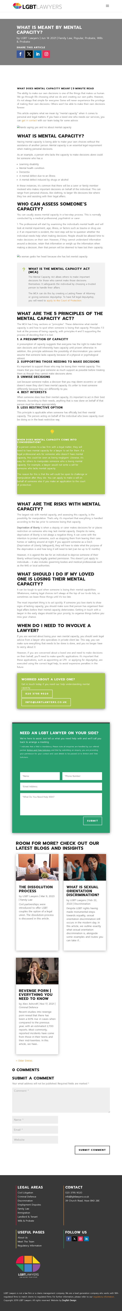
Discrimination (82, 904)
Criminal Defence (28, 1007)
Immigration (24, 1212)
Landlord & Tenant (27, 1216)
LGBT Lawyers (30, 38)
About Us (23, 1237)
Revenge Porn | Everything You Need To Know (36, 994)
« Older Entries (24, 1060)
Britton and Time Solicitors (38, 750)
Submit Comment (92, 1150)
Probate (90, 38)
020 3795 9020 (37, 694)
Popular (78, 38)
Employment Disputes (29, 1204)
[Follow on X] (29, 54)
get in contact (29, 120)
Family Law (65, 38)
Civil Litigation (25, 1192)
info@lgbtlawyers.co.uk (46, 702)
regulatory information (103, 1296)
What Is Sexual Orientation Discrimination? (83, 891)
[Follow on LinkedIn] (37, 54)
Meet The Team (26, 1241)
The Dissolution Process (36, 889)
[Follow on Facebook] (20, 54)
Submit (92, 821)
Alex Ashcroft (30, 1004)
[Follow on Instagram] (46, 54)
